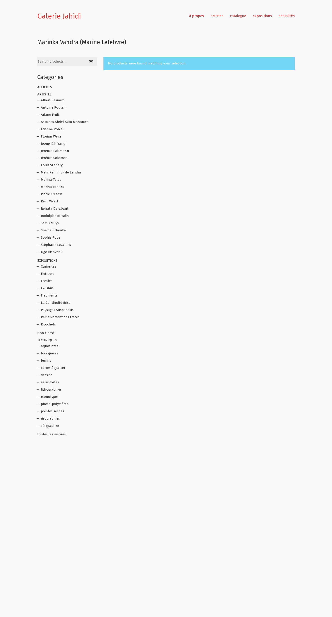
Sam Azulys (50, 223)
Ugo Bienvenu (52, 252)
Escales (46, 281)
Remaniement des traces (60, 317)
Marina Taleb (51, 180)
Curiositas (48, 266)
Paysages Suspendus (57, 310)
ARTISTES (44, 94)
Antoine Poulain (54, 107)
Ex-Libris (47, 288)
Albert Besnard (53, 100)
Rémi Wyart (49, 201)
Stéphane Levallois (56, 245)
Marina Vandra (52, 187)
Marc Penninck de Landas (61, 172)
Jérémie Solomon (54, 158)
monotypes (49, 397)
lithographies (51, 389)
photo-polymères (54, 404)
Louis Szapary (52, 165)
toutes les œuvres (51, 434)
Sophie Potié (50, 237)
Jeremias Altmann (55, 151)
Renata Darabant (54, 208)
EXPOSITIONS (47, 261)
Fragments (49, 295)
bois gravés (49, 353)
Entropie (47, 274)
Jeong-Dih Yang (53, 144)
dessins (46, 375)
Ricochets (48, 324)
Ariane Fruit (50, 115)
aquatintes (49, 346)
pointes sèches (52, 411)
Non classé (46, 333)
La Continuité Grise (55, 303)
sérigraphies (50, 426)
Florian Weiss (51, 136)
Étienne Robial (52, 129)
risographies (50, 418)
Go (91, 61)
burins (46, 360)
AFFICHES (44, 87)
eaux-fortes (50, 382)
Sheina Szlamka (53, 230)
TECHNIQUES (47, 340)
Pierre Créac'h (51, 194)
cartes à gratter (53, 368)
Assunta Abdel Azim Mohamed (65, 122)
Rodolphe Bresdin (55, 216)
